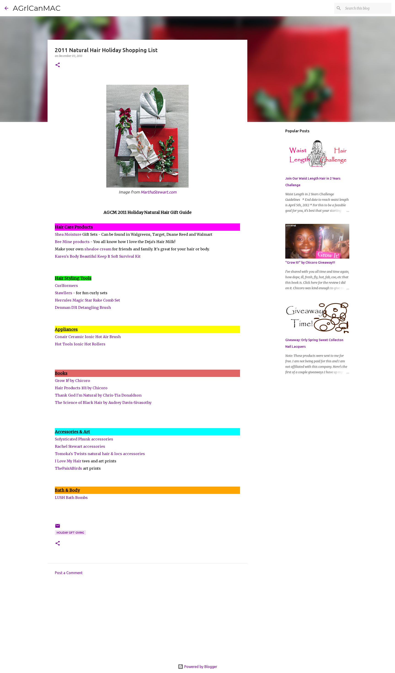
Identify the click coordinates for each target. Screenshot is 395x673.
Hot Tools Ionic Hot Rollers (80, 344)
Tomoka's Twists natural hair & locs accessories (100, 453)
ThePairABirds (68, 468)
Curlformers (66, 285)
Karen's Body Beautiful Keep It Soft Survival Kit (98, 256)
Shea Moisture (68, 234)
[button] (57, 65)
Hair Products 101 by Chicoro (81, 388)
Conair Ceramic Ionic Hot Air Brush (88, 336)
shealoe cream (97, 249)
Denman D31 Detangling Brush (83, 307)
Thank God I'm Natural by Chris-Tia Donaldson (98, 395)
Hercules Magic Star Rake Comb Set (87, 300)
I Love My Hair (68, 461)
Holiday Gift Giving (70, 532)
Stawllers (63, 293)
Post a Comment (69, 573)
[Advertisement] (147, 621)
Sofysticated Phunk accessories (84, 439)
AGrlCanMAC (37, 8)
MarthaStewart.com (158, 192)
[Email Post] (57, 527)
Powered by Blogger (200, 667)
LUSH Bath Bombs (71, 497)
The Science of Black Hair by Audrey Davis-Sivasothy (103, 402)
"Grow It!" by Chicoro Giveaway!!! (310, 262)
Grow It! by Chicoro (72, 380)
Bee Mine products (72, 241)
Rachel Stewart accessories (80, 446)
